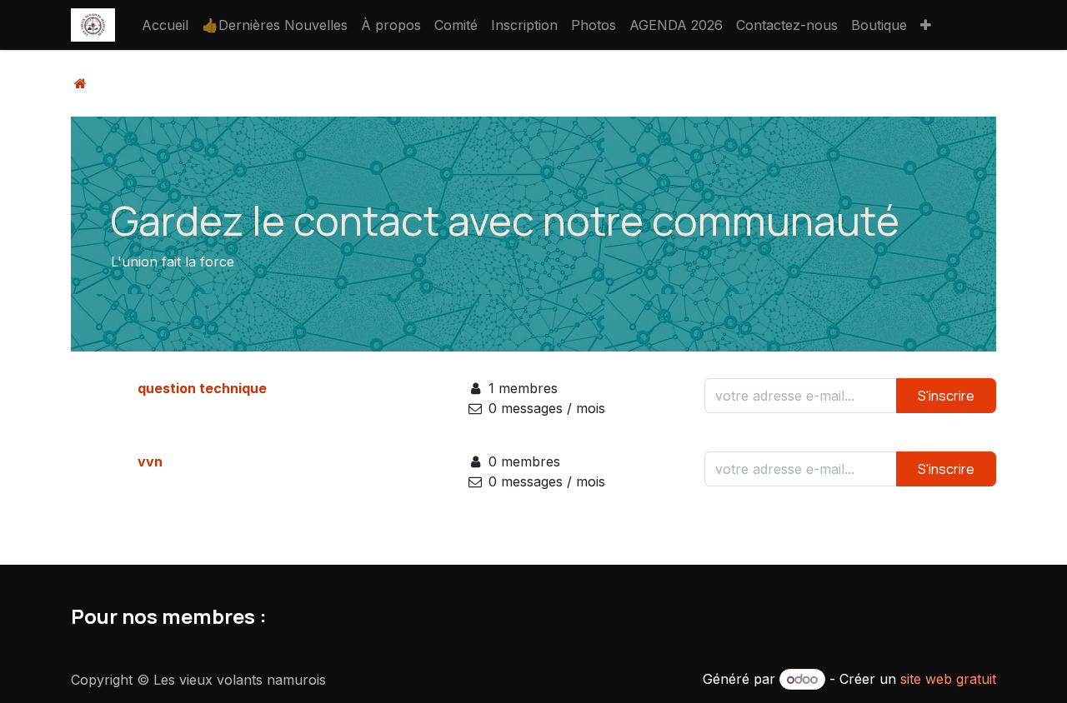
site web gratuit (948, 679)
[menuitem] (165, 25)
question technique (202, 388)
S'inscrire (946, 395)
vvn (150, 461)
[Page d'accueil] (80, 83)
